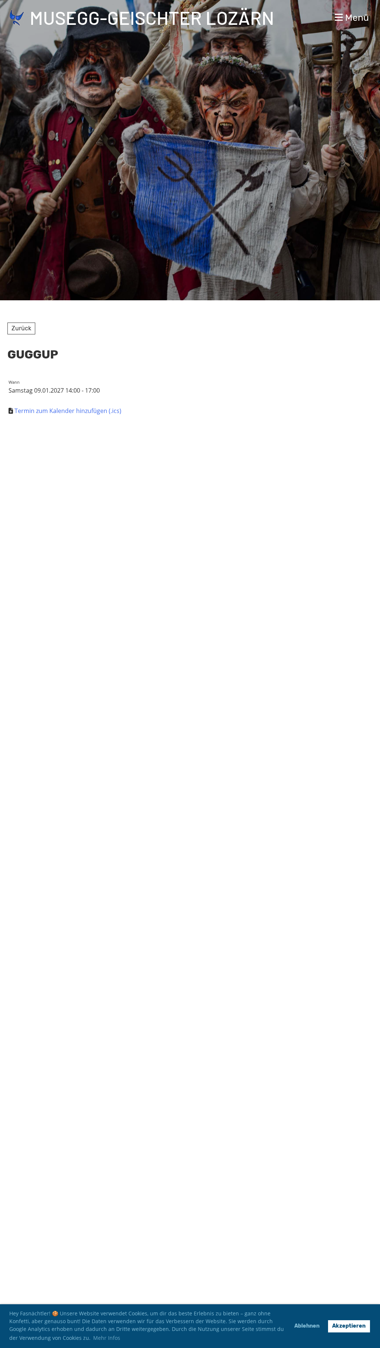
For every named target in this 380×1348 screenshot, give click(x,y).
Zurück (21, 328)
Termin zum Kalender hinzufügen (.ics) (67, 411)
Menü (356, 17)
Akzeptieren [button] (349, 1326)
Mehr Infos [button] (106, 1337)
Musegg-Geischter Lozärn (152, 17)
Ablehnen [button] (307, 1326)
